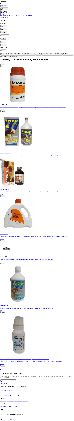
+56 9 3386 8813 (4, 389)
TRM (10, 56)
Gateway (66, 53)
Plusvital (56, 54)
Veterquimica (14, 56)
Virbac (18, 56)
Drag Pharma (34, 53)
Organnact (43, 54)
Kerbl (14, 54)
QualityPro (60, 54)
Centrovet (14, 53)
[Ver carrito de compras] (2, 11)
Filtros (3, 64)
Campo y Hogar (14, 15)
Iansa (8, 54)
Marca (2, 50)
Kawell (11, 54)
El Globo (44, 53)
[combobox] (1, 66)
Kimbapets (17, 54)
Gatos (20, 15)
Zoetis (21, 56)
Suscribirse (13, 380)
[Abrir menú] (6, 12)
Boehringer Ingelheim (8, 53)
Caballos (8, 15)
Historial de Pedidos (9, 395)
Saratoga (67, 54)
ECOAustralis (39, 53)
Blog (26, 15)
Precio (2, 45)
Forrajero (58, 53)
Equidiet (51, 53)
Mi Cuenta (2, 395)
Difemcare (26, 53)
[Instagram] (0, 381)
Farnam (54, 53)
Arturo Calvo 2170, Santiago (6, 390)
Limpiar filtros (3, 23)
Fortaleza (62, 53)
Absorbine (2, 53)
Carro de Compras (18, 395)
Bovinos (3, 15)
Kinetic (21, 54)
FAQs (6, 401)
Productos (13, 406)
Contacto (29, 15)
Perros (23, 15)
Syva (7, 56)
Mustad (40, 54)
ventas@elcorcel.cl (12, 389)
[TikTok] (1, 381)
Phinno (53, 54)
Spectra (71, 54)
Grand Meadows (3, 54)
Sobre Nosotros (4, 406)
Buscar (2, 6)
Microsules (33, 54)
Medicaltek (28, 54)
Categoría (2, 26)
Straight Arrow (3, 56)
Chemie (18, 53)
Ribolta (64, 54)
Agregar (3, 111)
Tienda (9, 406)
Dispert (29, 53)
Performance (48, 54)
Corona (22, 53)
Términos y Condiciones (12, 401)
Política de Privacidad (23, 401)
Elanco (47, 53)
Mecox (25, 54)
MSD (37, 54)
